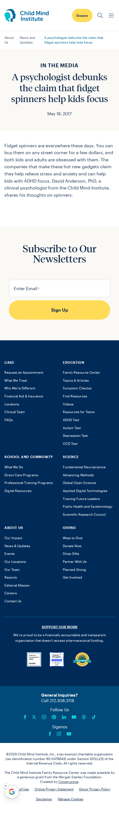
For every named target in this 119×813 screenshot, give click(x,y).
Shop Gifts (71, 553)
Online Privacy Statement (54, 789)
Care (9, 362)
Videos (68, 404)
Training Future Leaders (81, 499)
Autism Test (72, 428)
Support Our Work (59, 627)
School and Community (28, 457)
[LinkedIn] (64, 717)
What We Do (13, 467)
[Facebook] (25, 717)
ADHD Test (71, 420)
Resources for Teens (79, 412)
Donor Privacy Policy (94, 789)
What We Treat (15, 380)
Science (71, 457)
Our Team (12, 569)
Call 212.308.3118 (57, 700)
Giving (69, 527)
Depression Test (75, 435)
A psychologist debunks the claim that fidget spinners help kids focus (73, 40)
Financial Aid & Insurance (23, 396)
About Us (9, 40)
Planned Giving (74, 569)
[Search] (100, 15)
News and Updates (27, 40)
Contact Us (12, 601)
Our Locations (15, 561)
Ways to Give (72, 538)
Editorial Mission (17, 585)
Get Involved (72, 577)
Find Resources (75, 396)
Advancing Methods (78, 475)
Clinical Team (14, 412)
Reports (10, 577)
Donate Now (72, 546)
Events (9, 553)
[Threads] (84, 717)
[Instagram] (44, 717)
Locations (11, 404)
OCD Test (70, 443)
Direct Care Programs (21, 475)
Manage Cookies (70, 799)
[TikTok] (94, 717)
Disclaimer (44, 799)
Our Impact (13, 538)
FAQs (8, 420)
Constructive (68, 781)
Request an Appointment (23, 372)
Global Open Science (79, 483)
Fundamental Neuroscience (84, 467)
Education (73, 362)
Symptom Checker (77, 388)
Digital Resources (18, 491)
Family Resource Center (81, 372)
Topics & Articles (76, 380)
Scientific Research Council (84, 514)
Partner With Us (75, 561)
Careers (10, 593)
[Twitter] (34, 717)
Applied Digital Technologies (85, 491)
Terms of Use (19, 789)
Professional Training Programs (28, 483)
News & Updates (17, 546)
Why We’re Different (19, 388)
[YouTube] (74, 717)
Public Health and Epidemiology (87, 506)
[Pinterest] (54, 717)
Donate (82, 15)
